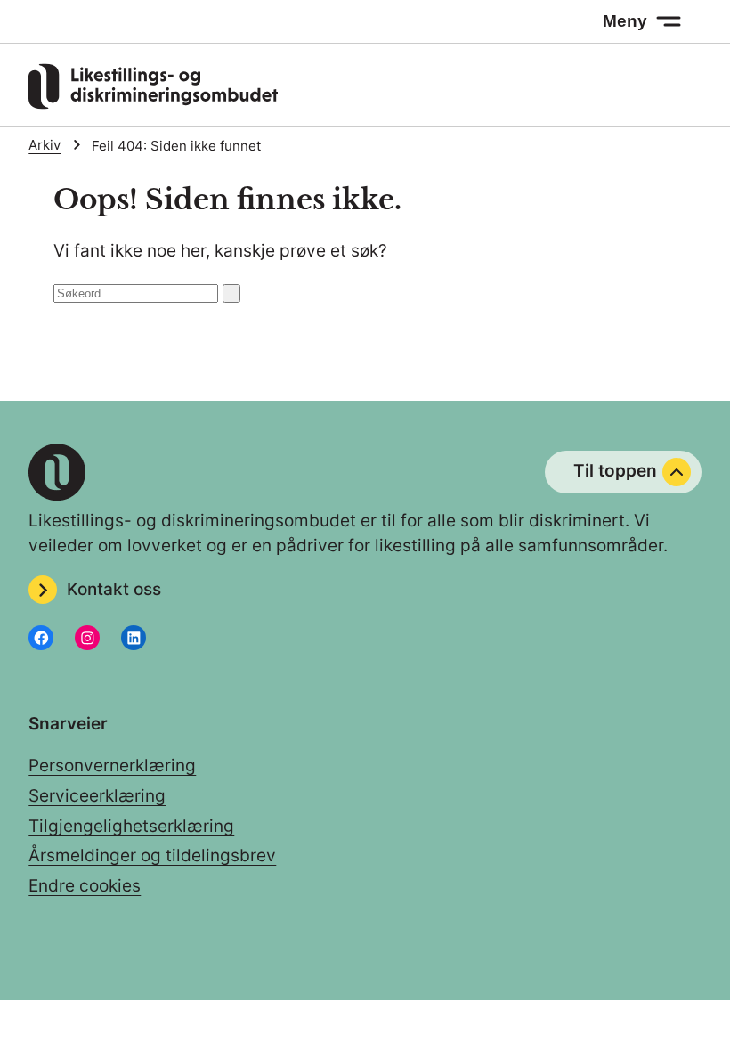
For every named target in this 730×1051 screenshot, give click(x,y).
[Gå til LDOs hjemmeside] (153, 104)
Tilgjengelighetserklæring (131, 826)
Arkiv (44, 145)
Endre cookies (84, 886)
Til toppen (615, 470)
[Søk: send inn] (231, 293)
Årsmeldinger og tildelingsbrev (152, 855)
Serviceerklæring (97, 796)
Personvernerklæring (112, 765)
